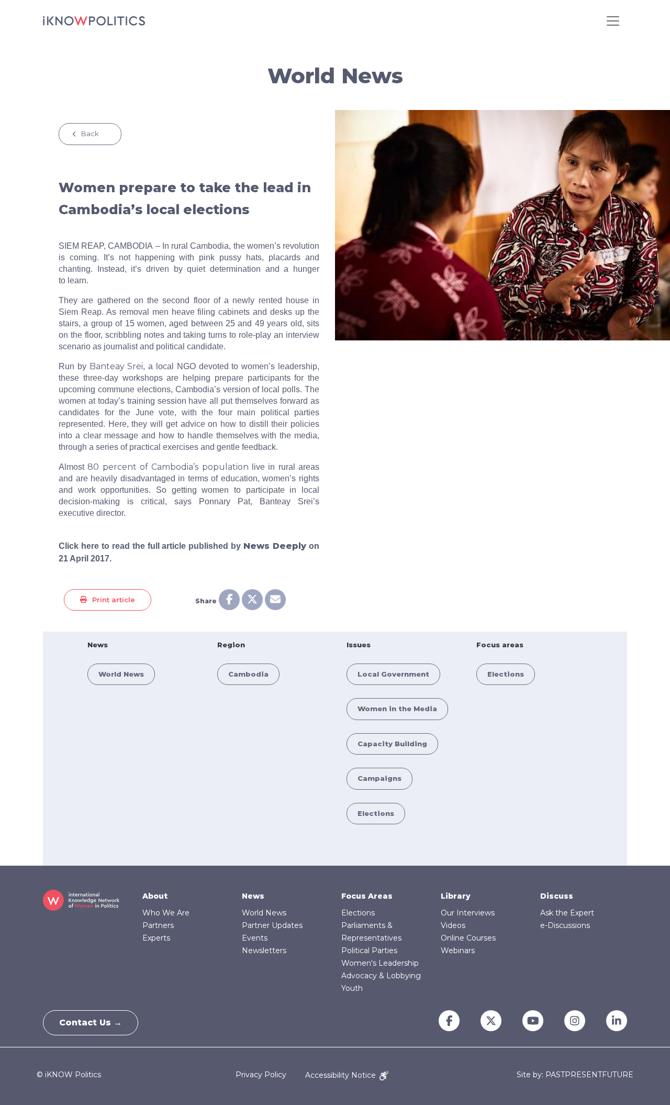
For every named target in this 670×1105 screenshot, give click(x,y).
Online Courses (468, 938)
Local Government (393, 674)
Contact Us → (90, 1022)
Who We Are (165, 913)
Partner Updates (272, 925)
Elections (376, 813)
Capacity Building (392, 743)
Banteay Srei (116, 366)
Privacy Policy (261, 1075)
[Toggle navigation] (613, 21)
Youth (352, 988)
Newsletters (264, 950)
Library (456, 896)
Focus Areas (367, 896)
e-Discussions (565, 925)
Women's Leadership (380, 963)
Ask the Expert (567, 913)
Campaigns (379, 778)
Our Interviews (468, 913)
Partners (158, 925)
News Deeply (274, 546)
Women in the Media (397, 708)
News (253, 896)
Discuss (556, 896)
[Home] (94, 21)
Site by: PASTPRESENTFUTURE (575, 1074)
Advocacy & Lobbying (381, 975)
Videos (453, 925)
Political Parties (369, 950)
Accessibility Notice (341, 1075)
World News (121, 674)
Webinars (458, 950)
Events (254, 938)
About (155, 896)
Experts (156, 938)
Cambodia (248, 674)
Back (90, 133)
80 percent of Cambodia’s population (167, 467)
